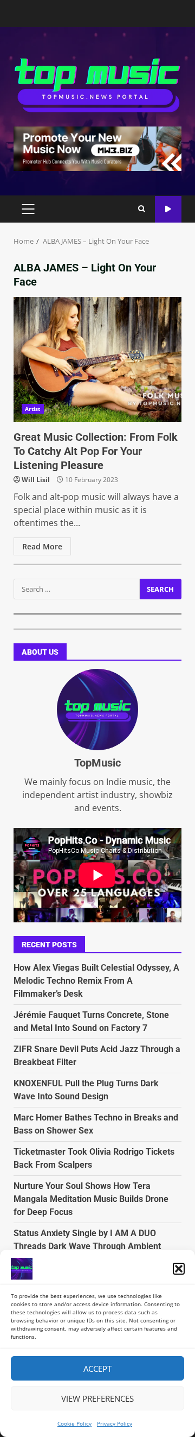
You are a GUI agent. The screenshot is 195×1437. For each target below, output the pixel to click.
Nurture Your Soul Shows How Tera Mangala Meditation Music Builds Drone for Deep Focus (91, 1199)
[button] (178, 1268)
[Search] (141, 209)
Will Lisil (36, 479)
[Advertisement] (97, 148)
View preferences (97, 1398)
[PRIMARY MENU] (28, 209)
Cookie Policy (74, 1423)
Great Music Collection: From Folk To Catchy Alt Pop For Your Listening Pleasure (97, 359)
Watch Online (168, 209)
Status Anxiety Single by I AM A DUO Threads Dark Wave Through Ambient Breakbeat (87, 1246)
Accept (97, 1368)
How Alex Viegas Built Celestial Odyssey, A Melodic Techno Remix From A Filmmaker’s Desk (96, 981)
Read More (42, 546)
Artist (33, 409)
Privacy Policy (114, 1423)
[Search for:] (77, 589)
